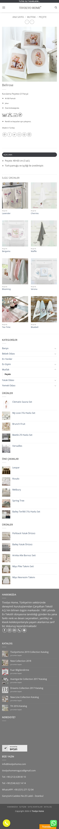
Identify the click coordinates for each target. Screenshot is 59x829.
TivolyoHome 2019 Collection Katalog (29, 652)
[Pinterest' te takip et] (24, 630)
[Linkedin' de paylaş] (29, 134)
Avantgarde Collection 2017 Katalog (28, 679)
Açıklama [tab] (7, 154)
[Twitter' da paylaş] (14, 134)
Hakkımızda (12, 807)
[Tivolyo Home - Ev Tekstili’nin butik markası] (29, 7)
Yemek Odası (8, 385)
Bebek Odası (8, 353)
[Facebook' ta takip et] (4, 630)
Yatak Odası (8, 380)
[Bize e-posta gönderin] (14, 630)
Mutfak (31, 17)
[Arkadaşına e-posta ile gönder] (19, 134)
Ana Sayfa (18, 17)
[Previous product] (32, 22)
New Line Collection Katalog (24, 697)
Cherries (35, 213)
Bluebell (34, 327)
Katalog (48, 807)
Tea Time (6, 327)
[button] (3, 7)
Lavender (6, 213)
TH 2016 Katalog (18, 706)
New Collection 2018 (20, 661)
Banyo (5, 348)
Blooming (6, 289)
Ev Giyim (6, 364)
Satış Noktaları (35, 807)
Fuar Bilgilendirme (19, 670)
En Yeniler (7, 359)
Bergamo (6, 251)
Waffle (34, 251)
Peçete (43, 17)
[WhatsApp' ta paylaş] (4, 134)
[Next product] (27, 22)
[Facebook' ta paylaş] (9, 134)
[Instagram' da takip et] (9, 630)
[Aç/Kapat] (55, 348)
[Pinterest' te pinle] (24, 134)
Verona (34, 289)
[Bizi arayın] (19, 630)
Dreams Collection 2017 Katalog (26, 688)
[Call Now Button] (6, 823)
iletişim (22, 807)
